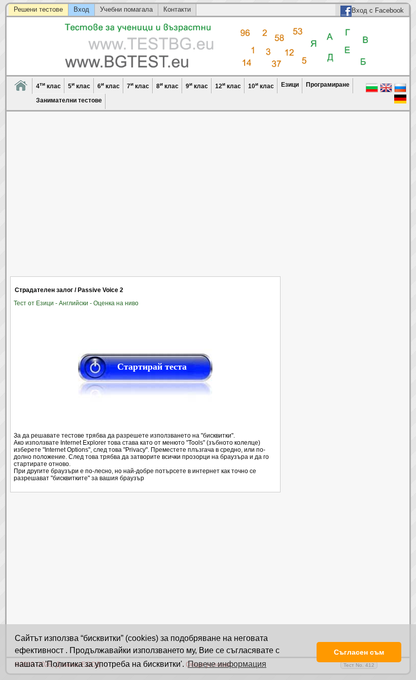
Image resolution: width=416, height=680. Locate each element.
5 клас (79, 85)
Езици (290, 84)
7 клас (138, 85)
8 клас (167, 85)
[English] (386, 91)
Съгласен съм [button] (359, 652)
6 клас (108, 85)
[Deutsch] (400, 102)
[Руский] (400, 91)
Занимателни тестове (69, 100)
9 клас (197, 85)
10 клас (261, 85)
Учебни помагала (126, 9)
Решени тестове (38, 9)
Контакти (177, 9)
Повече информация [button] (227, 664)
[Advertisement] (145, 200)
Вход (81, 9)
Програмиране (328, 84)
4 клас (48, 85)
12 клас (228, 85)
